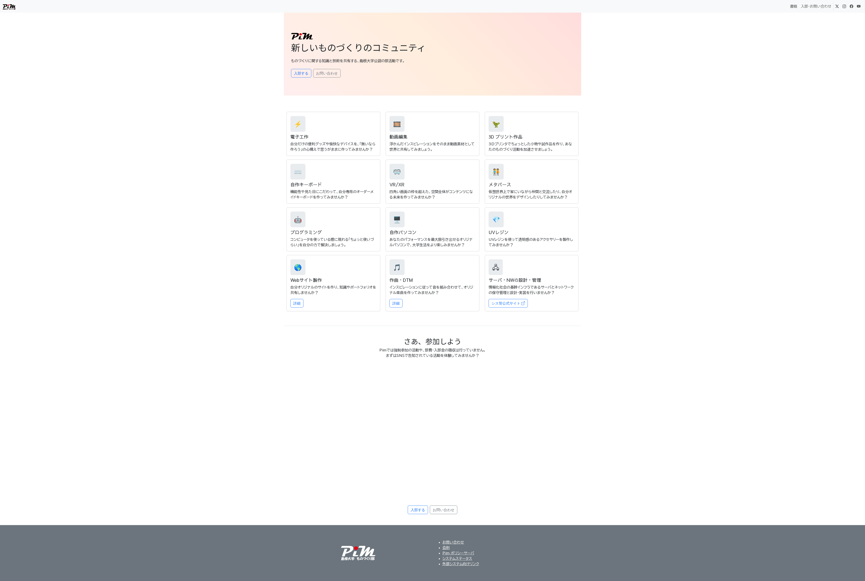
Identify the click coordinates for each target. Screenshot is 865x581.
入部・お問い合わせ (816, 6)
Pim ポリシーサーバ (458, 553)
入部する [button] (301, 73)
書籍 (793, 6)
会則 (446, 547)
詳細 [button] (296, 303)
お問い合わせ (453, 542)
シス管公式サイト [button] (506, 303)
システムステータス (457, 558)
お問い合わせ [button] (327, 73)
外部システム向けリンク (460, 564)
